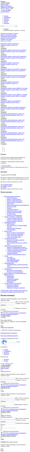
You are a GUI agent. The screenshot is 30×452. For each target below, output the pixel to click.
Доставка (6, 20)
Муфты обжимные (12, 241)
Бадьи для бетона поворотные (15, 234)
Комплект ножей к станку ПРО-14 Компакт (12, 108)
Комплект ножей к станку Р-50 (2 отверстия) (13, 77)
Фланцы (9, 208)
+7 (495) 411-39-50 (6, 165)
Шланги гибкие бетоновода (14, 200)
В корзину (3, 48)
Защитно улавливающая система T (16, 247)
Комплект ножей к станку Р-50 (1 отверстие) (13, 70)
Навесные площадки (12, 286)
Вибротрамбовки (11, 280)
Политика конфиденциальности (9, 335)
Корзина (3, 1)
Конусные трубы (11, 206)
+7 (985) (6, 10)
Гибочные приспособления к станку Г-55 (12, 140)
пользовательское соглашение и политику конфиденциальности (13, 313)
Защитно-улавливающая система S (16, 254)
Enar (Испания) (11, 229)
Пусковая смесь (11, 213)
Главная (6, 16)
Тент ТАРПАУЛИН (12, 261)
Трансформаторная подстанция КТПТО (18, 267)
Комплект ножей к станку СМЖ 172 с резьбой (13, 96)
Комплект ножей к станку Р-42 (9, 64)
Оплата (6, 21)
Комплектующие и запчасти (14, 221)
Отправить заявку (5, 315)
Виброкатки (10, 282)
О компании (7, 17)
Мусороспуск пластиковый (14, 270)
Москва (3, 6)
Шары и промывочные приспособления (18, 205)
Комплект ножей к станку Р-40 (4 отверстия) (13, 57)
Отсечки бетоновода (12, 209)
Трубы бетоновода (12, 198)
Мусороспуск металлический (15, 271)
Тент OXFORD (11, 258)
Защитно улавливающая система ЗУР (17, 248)
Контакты (6, 23)
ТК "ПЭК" (3, 187)
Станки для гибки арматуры (14, 219)
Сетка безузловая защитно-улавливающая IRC (14, 252)
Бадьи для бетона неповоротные (16, 232)
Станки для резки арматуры (14, 218)
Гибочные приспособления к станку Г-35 (12, 115)
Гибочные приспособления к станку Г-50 (12, 134)
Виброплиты (10, 276)
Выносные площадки (13, 285)
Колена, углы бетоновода (14, 199)
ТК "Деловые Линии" (7, 184)
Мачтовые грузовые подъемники (16, 287)
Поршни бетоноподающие (14, 212)
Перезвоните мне (5, 387)
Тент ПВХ (10, 257)
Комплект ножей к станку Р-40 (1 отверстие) (13, 51)
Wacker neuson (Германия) (14, 228)
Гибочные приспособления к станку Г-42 (12, 128)
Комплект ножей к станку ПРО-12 (10, 102)
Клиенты (6, 18)
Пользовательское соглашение (9, 333)
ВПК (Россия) (11, 224)
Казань (10, 6)
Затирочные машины (13, 279)
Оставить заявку (5, 3)
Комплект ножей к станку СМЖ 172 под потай (13, 89)
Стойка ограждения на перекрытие (16, 250)
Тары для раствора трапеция (15, 235)
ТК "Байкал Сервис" (6, 186)
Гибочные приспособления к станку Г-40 (12, 121)
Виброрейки (10, 277)
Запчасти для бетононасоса (14, 215)
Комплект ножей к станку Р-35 (9, 45)
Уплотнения (10, 203)
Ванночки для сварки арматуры (15, 240)
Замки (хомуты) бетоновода (14, 202)
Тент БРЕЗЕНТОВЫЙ (13, 260)
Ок (2, 326)
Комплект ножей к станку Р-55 (9, 83)
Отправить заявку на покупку (8, 436)
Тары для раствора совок (14, 237)
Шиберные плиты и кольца (14, 211)
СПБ (6, 6)
